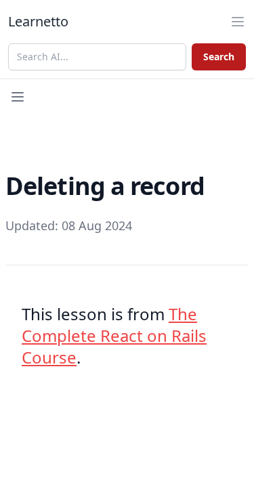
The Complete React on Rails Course (114, 335)
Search (218, 56)
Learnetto (38, 21)
